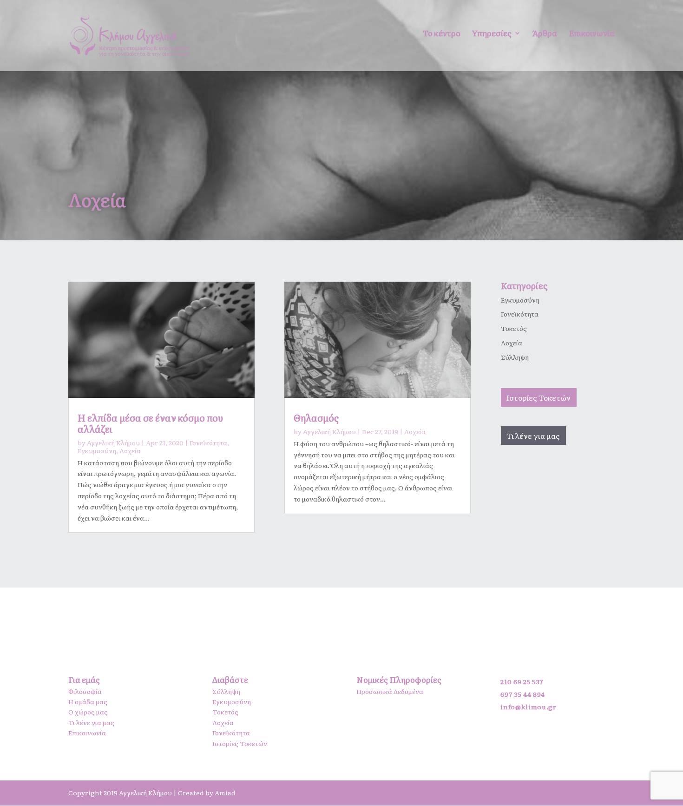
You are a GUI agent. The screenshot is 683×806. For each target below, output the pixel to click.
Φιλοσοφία (85, 691)
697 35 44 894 (522, 694)
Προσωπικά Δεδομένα (389, 691)
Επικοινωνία (592, 34)
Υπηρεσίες (492, 34)
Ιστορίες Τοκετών (538, 397)
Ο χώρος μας (88, 711)
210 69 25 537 (521, 681)
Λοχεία (130, 450)
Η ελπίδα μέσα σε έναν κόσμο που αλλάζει (150, 423)
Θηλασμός (316, 417)
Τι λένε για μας (533, 435)
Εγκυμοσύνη (97, 450)
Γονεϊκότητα (208, 442)
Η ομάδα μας (87, 701)
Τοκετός (514, 328)
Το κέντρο (441, 34)
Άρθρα (544, 34)
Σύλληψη (515, 357)
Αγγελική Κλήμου (113, 442)
